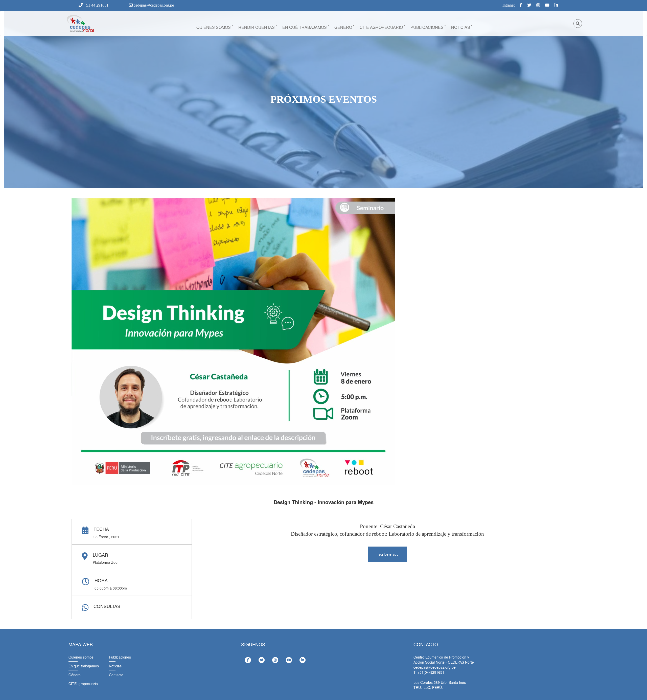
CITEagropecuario (83, 683)
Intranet (508, 5)
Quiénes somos (213, 27)
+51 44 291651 (96, 5)
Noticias (460, 27)
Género (343, 27)
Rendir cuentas (256, 27)
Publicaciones (427, 27)
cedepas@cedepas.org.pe (153, 5)
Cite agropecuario (381, 27)
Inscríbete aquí (388, 554)
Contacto (116, 674)
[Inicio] (80, 23)
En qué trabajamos (304, 27)
